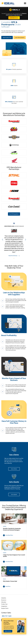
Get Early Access (14, 17)
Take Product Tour (7, 37)
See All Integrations (14, 214)
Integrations (4, 606)
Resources (3, 600)
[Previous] (2, 239)
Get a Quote (14, 494)
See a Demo (14, 469)
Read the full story (13, 255)
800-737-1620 (6, 616)
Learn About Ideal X (19, 37)
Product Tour (4, 604)
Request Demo (4, 608)
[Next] (25, 239)
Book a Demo (8, 631)
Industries (3, 598)
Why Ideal (3, 602)
